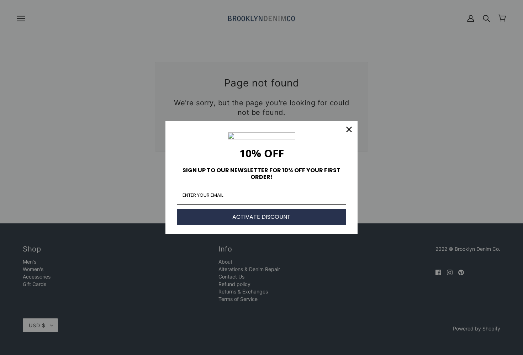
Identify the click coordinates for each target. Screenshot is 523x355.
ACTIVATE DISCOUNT (261, 217)
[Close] (349, 129)
